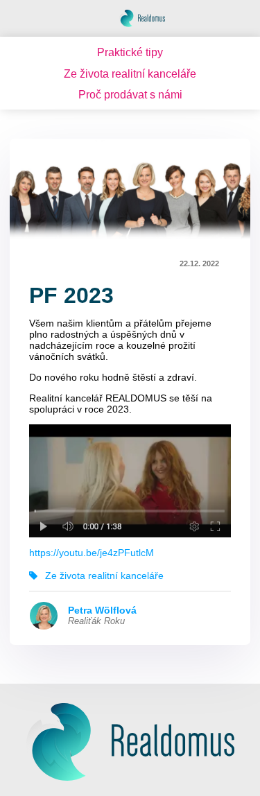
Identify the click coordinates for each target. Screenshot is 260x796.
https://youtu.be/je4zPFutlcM (91, 552)
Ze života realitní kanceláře (130, 74)
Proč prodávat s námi (130, 95)
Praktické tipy (130, 52)
